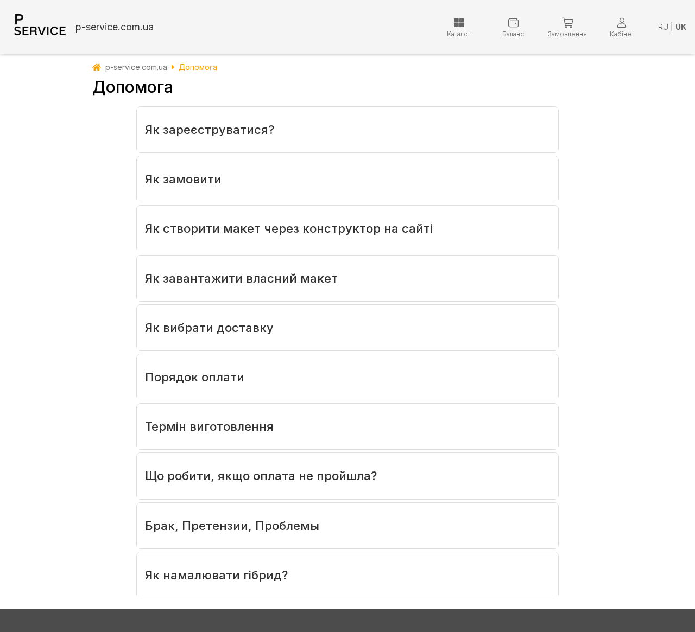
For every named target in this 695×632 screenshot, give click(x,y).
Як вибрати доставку (209, 328)
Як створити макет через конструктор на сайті (289, 228)
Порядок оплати (194, 377)
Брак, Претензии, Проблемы (232, 526)
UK (680, 26)
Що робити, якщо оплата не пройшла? (261, 476)
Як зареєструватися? (209, 130)
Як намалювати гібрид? (216, 575)
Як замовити (183, 179)
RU (663, 26)
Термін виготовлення (209, 426)
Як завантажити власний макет (241, 278)
